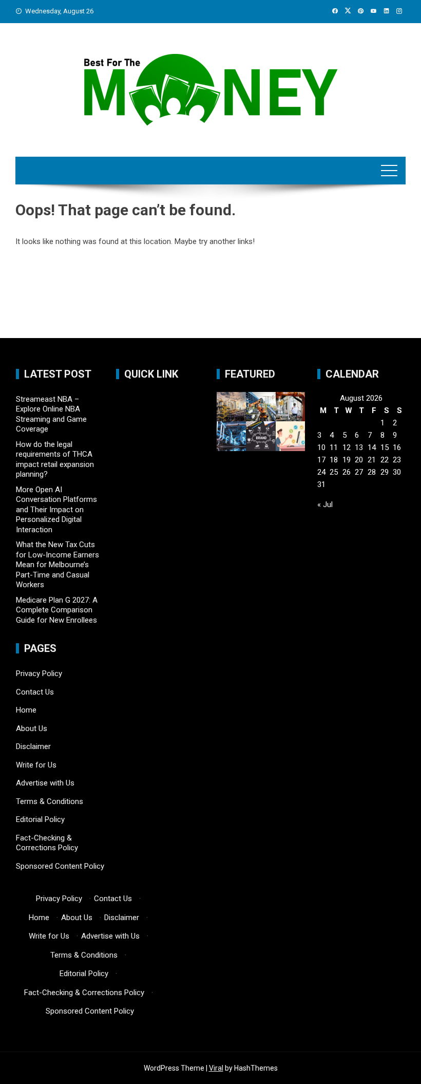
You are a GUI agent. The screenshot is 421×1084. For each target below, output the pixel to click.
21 (372, 459)
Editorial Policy (40, 819)
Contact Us (35, 692)
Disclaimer (33, 746)
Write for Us (36, 765)
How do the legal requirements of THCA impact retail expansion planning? (55, 459)
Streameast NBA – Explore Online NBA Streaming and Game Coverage (51, 414)
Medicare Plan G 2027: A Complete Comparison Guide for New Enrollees (57, 610)
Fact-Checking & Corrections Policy (47, 843)
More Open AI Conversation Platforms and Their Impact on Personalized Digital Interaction (56, 509)
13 (359, 447)
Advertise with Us (45, 783)
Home (26, 710)
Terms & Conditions (49, 801)
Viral (216, 1068)
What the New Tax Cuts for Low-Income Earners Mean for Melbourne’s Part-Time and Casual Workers (57, 564)
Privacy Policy (39, 673)
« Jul (325, 504)
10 (321, 447)
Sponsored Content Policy (60, 866)
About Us (31, 728)
